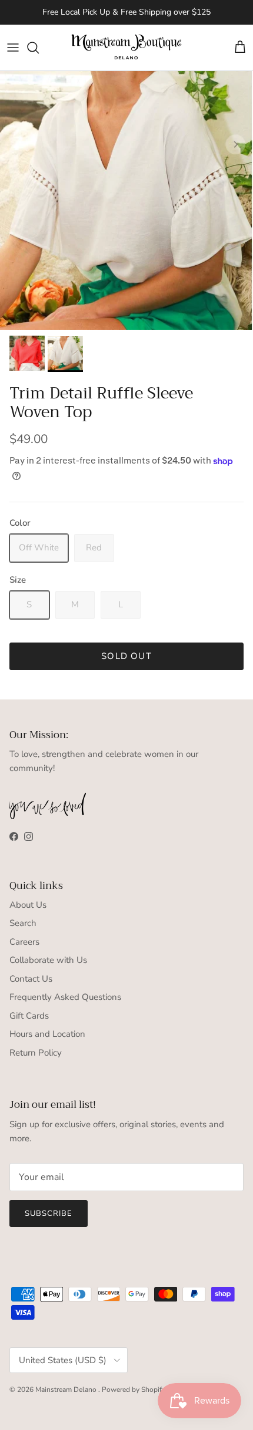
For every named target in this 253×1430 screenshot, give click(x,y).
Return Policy (35, 1053)
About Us (27, 905)
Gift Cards (29, 1016)
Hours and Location (47, 1034)
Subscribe (48, 1213)
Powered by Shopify (133, 1389)
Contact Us (30, 979)
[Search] (39, 47)
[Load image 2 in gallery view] (126, 200)
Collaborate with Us (48, 960)
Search (22, 923)
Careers (24, 942)
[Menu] (13, 47)
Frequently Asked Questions (65, 997)
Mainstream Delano (66, 1389)
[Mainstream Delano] (126, 48)
